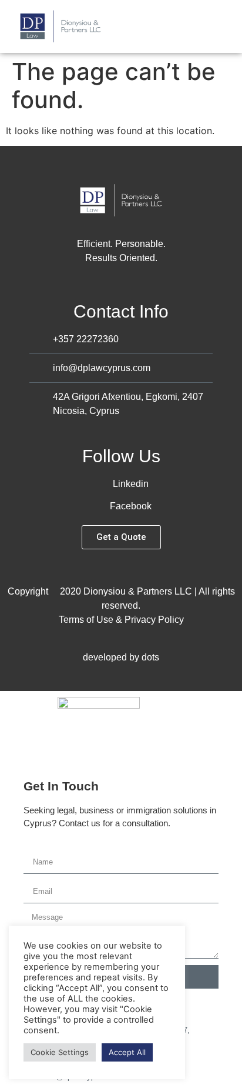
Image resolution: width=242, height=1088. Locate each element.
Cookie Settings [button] (60, 1052)
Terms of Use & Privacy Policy (121, 620)
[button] (228, 26)
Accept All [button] (127, 1052)
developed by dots (121, 657)
